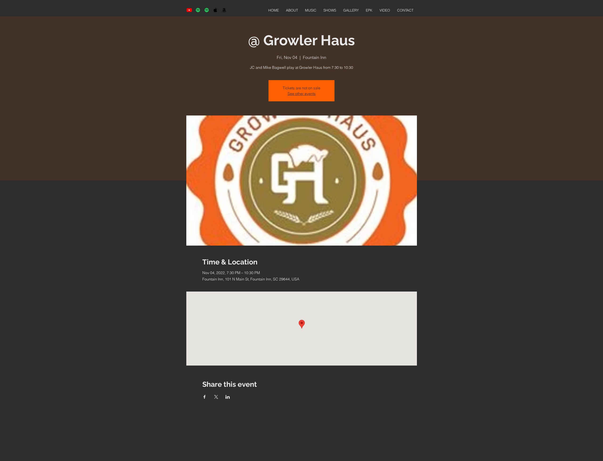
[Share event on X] (216, 397)
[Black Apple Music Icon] (215, 10)
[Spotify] (198, 10)
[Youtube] (189, 10)
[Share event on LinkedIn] (227, 397)
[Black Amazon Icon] (224, 10)
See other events (302, 93)
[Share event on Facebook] (204, 397)
